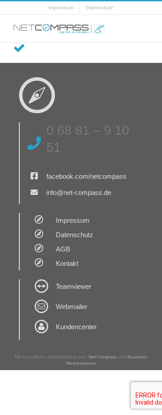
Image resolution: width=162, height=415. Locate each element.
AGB (63, 249)
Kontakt (67, 263)
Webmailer (71, 306)
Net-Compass (103, 356)
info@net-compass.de (78, 192)
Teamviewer (73, 286)
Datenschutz (74, 234)
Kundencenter (76, 327)
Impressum (73, 220)
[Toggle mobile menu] (144, 28)
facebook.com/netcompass (86, 176)
